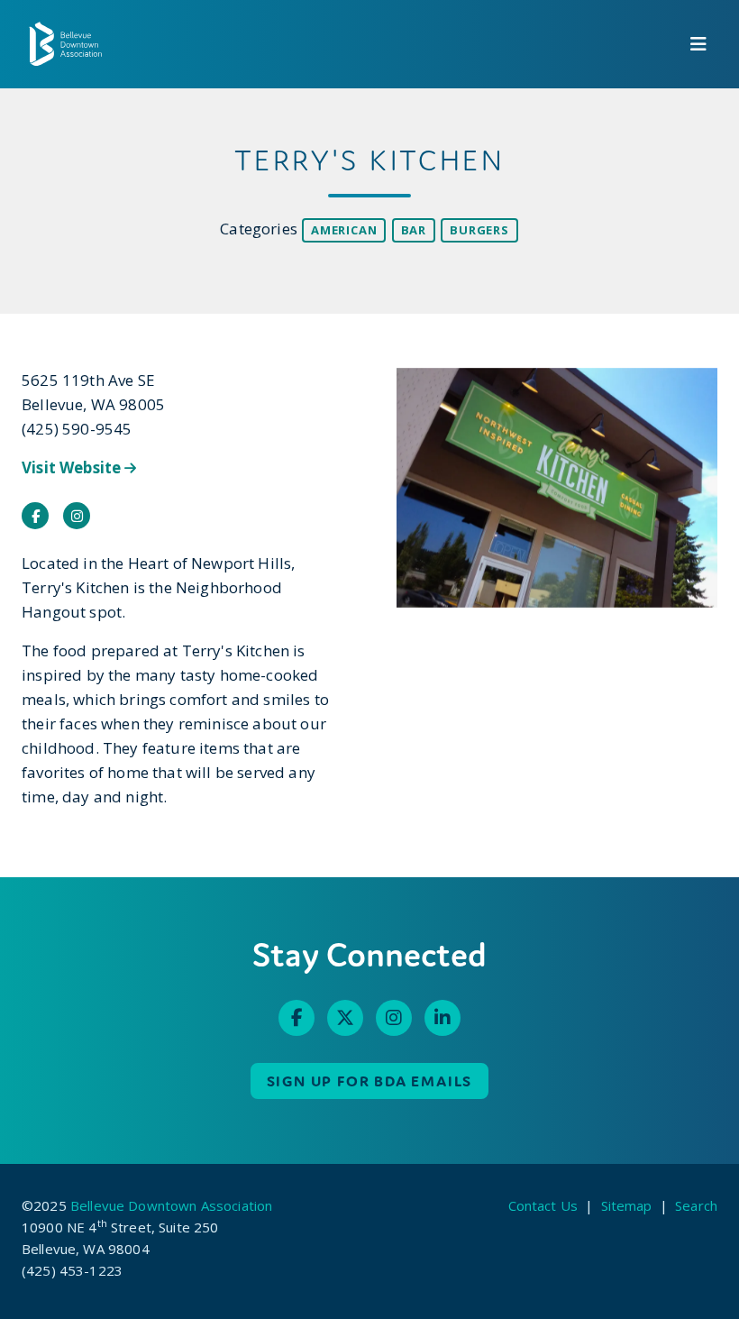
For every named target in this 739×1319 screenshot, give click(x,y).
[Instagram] (394, 1018)
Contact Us (543, 1205)
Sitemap (626, 1205)
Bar (413, 230)
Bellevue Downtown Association (171, 1205)
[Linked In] (442, 1018)
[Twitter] (345, 1018)
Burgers (479, 230)
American (344, 230)
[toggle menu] (698, 44)
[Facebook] (296, 1018)
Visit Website (73, 467)
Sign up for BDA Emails (370, 1081)
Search (696, 1205)
